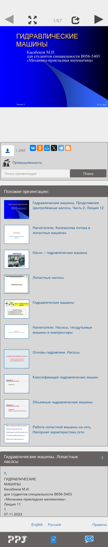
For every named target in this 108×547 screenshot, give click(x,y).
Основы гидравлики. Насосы (56, 352)
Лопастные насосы (48, 277)
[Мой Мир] (47, 148)
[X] (54, 148)
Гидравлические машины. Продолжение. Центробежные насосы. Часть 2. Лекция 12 (68, 205)
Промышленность (27, 162)
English (37, 524)
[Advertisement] (54, 6)
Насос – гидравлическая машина (60, 252)
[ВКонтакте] (33, 148)
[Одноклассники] (40, 148)
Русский (54, 524)
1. (5, 473)
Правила (99, 524)
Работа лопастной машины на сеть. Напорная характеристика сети (62, 429)
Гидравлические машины (53, 302)
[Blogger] (68, 148)
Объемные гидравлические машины (63, 401)
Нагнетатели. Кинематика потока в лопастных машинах (61, 230)
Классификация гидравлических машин (65, 376)
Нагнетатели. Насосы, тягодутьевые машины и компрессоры (62, 330)
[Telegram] (61, 148)
